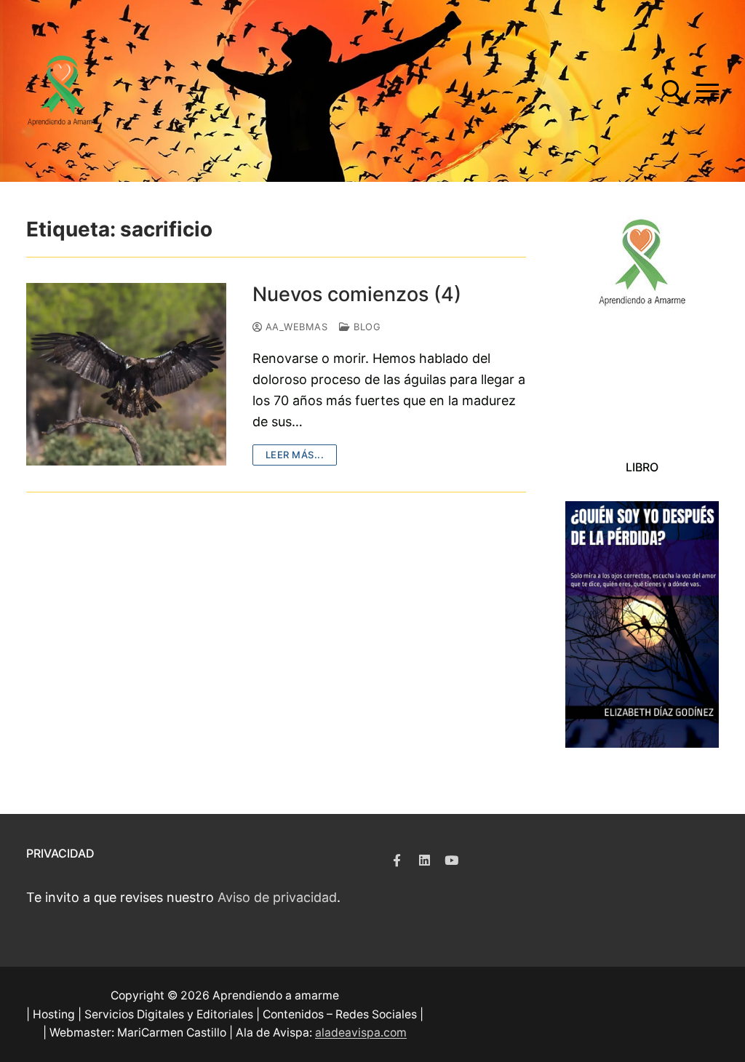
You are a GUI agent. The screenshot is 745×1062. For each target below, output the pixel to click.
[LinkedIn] (423, 860)
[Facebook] (396, 860)
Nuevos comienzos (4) (356, 294)
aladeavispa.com (361, 1032)
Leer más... (295, 454)
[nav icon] (707, 91)
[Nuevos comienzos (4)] (126, 374)
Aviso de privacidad (277, 897)
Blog (366, 326)
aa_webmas (294, 326)
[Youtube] (451, 860)
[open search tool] (672, 91)
